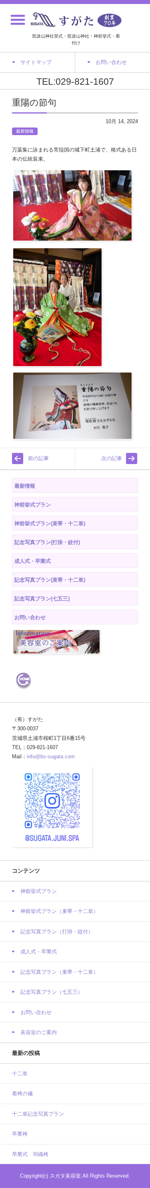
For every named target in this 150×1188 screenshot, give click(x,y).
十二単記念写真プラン (38, 1114)
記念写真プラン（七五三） (51, 992)
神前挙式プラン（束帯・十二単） (59, 911)
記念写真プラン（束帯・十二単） (59, 972)
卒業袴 (20, 1134)
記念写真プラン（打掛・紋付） (56, 932)
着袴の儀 (22, 1093)
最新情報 (25, 131)
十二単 (20, 1073)
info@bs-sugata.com (51, 756)
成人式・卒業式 (38, 952)
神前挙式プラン (38, 891)
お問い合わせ (36, 1012)
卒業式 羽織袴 (30, 1154)
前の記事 (38, 458)
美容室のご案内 (38, 1032)
